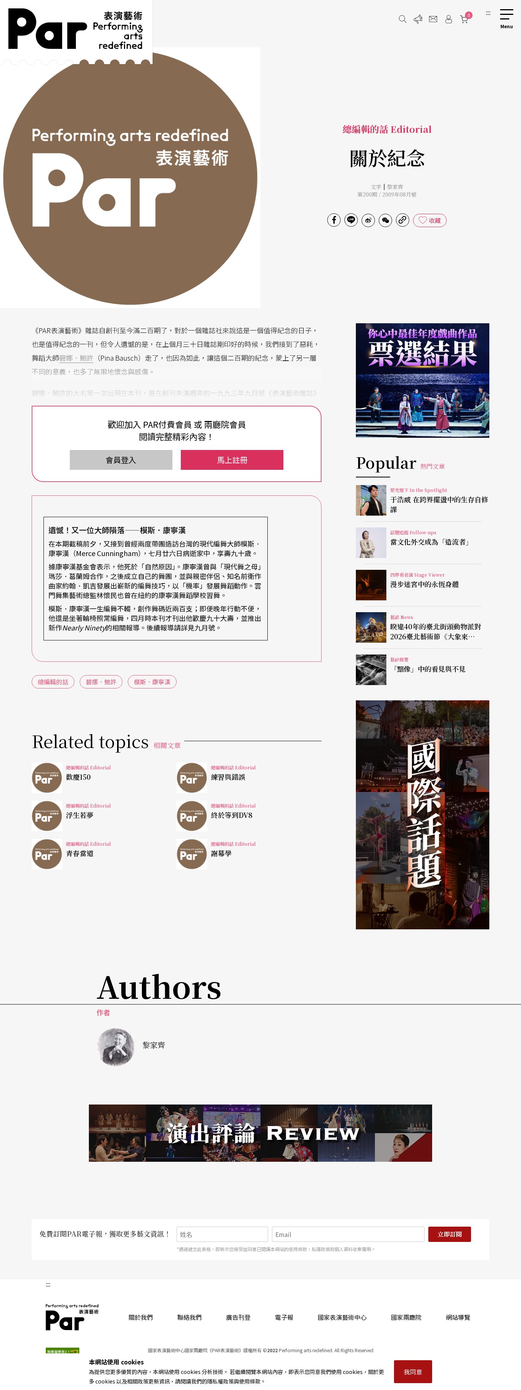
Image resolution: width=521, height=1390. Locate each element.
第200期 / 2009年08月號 (386, 194)
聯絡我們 (189, 1317)
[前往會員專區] (448, 19)
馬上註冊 (232, 459)
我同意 (413, 1371)
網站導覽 (458, 1317)
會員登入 (121, 459)
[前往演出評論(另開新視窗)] (260, 1133)
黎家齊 (395, 186)
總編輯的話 (53, 681)
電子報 (284, 1317)
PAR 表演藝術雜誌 (72, 1317)
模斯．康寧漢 (152, 681)
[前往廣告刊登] (418, 19)
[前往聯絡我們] (433, 19)
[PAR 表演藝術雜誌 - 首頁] (76, 32)
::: (488, 12)
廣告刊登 (238, 1317)
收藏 (435, 220)
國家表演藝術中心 (342, 1317)
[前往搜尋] (402, 19)
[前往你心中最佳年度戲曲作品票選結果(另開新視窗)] (422, 380)
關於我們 (141, 1317)
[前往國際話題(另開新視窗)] (422, 814)
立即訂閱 (449, 1234)
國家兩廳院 (406, 1317)
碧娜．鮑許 (76, 358)
